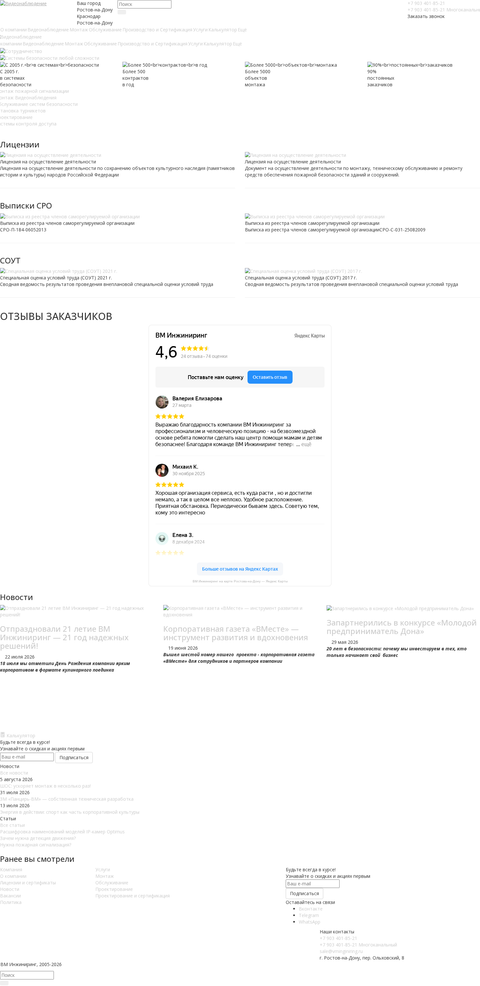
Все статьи (12, 825)
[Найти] (122, 12)
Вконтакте (311, 909)
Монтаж (104, 876)
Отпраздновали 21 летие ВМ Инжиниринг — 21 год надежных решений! (64, 637)
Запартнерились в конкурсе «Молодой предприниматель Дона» (402, 626)
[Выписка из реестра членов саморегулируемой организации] (117, 216)
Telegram (309, 915)
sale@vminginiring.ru (341, 951)
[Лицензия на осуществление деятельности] (117, 155)
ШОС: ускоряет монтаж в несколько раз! (45, 786)
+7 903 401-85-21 (426, 3)
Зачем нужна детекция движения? (38, 838)
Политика (11, 902)
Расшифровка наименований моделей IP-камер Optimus (62, 831)
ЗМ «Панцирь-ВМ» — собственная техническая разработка (67, 799)
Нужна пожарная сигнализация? (35, 845)
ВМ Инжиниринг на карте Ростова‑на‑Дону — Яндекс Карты (240, 581)
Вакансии (10, 896)
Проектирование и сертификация (132, 896)
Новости (9, 889)
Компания (11, 869)
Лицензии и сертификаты (28, 882)
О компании (13, 876)
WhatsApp (309, 922)
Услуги (102, 869)
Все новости (14, 773)
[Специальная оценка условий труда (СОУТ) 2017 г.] (362, 271)
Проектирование (114, 889)
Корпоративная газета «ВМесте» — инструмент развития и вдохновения (235, 633)
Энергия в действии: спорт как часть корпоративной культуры (69, 812)
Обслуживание (111, 882)
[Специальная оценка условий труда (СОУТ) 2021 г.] (117, 271)
